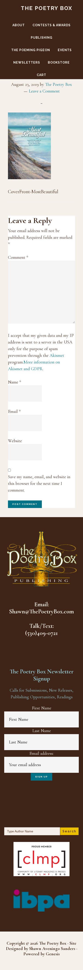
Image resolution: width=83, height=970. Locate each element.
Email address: (41, 753)
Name (14, 382)
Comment (18, 257)
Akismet (57, 355)
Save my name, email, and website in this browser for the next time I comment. (39, 483)
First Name (41, 708)
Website (15, 441)
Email (14, 411)
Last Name (41, 730)
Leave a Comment (44, 91)
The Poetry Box (46, 8)
